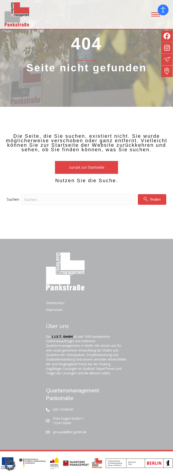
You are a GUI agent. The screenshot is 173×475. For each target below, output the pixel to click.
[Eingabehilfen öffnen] (163, 10)
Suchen (13, 199)
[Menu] (155, 14)
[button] (152, 199)
